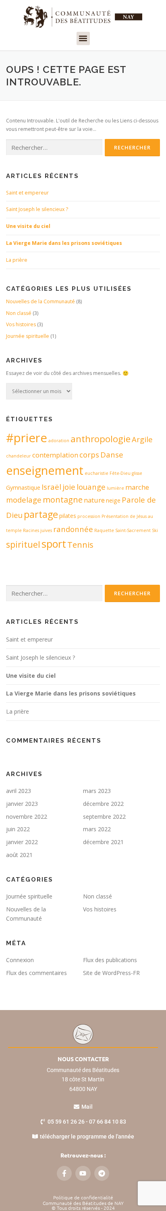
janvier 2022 (22, 842)
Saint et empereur (27, 192)
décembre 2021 (103, 842)
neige (113, 500)
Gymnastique (23, 487)
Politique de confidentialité (83, 1197)
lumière (115, 488)
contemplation (55, 455)
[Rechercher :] (54, 147)
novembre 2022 (26, 816)
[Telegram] (101, 1173)
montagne (63, 499)
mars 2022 (97, 829)
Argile (142, 439)
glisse (137, 473)
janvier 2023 (22, 803)
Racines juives (37, 530)
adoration (58, 440)
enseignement (44, 470)
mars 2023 (97, 791)
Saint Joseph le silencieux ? (37, 209)
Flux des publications (110, 960)
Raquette (104, 530)
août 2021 (19, 855)
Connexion (20, 960)
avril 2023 (18, 791)
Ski (155, 530)
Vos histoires (21, 324)
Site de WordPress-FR (111, 973)
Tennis (80, 544)
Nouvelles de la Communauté (40, 301)
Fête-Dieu (120, 473)
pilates (67, 516)
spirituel (23, 544)
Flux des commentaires (36, 973)
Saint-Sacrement (133, 530)
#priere (26, 438)
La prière (16, 260)
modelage (24, 500)
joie (68, 487)
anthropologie (101, 439)
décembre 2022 (103, 803)
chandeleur (18, 456)
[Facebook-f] (64, 1173)
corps (89, 454)
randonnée (73, 529)
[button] (83, 38)
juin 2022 (18, 829)
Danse (111, 454)
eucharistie (96, 473)
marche (137, 487)
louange (91, 487)
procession (88, 516)
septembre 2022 (104, 816)
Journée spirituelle (27, 336)
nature (94, 500)
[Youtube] (82, 1173)
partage (41, 514)
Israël (51, 487)
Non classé (18, 313)
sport (54, 544)
